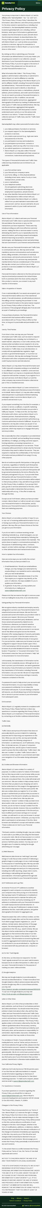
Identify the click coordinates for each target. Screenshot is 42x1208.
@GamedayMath (35, 1205)
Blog (12, 1198)
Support (26, 1198)
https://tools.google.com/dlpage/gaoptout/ (17, 994)
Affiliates (19, 1198)
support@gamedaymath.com (15, 590)
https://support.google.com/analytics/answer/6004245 (21, 989)
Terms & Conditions (15, 1200)
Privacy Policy (28, 1200)
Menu (38, 3)
